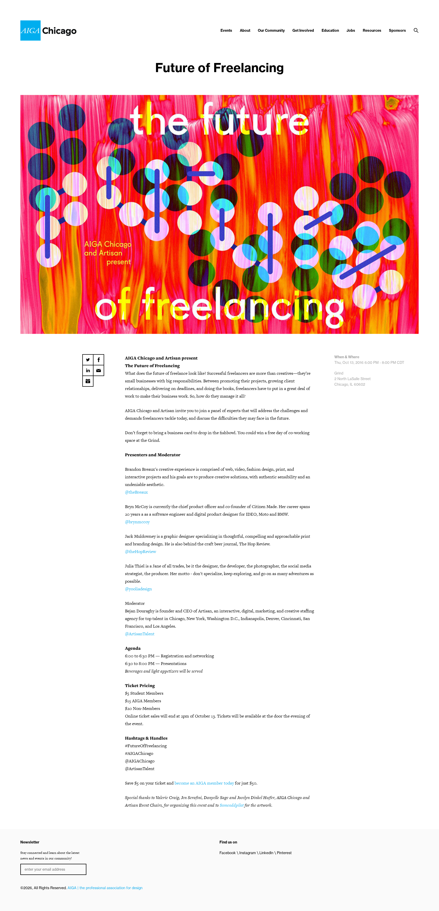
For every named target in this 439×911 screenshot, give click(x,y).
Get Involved (303, 30)
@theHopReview (140, 551)
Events (226, 30)
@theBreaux (136, 492)
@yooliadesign (138, 589)
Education (330, 30)
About (245, 30)
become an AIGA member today (204, 783)
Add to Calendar (88, 379)
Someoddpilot (232, 805)
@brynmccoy (137, 522)
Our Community (271, 30)
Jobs (351, 30)
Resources (372, 30)
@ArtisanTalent (139, 634)
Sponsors (397, 30)
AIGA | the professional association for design (105, 888)
